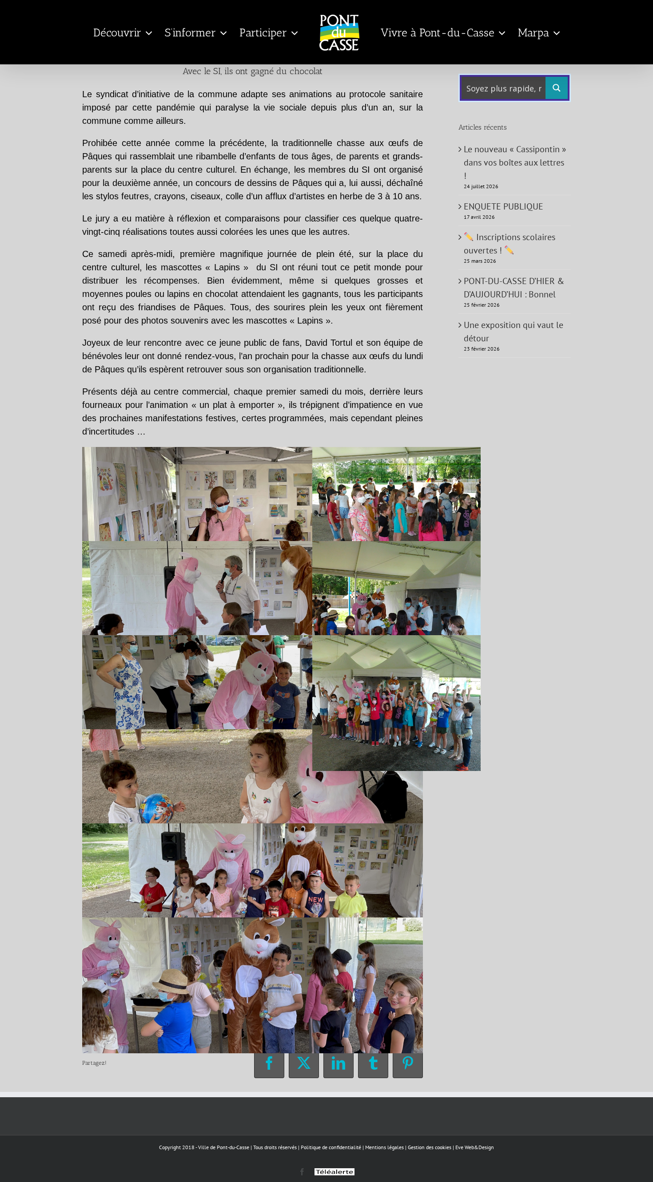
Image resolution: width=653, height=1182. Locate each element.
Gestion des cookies (429, 1147)
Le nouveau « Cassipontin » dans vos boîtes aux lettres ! (515, 162)
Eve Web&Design (474, 1147)
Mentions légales (384, 1147)
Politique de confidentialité (331, 1147)
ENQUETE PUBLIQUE (503, 206)
